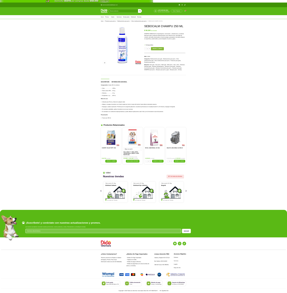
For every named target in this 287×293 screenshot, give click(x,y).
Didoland (176, 257)
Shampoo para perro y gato (162, 69)
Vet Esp (180, 69)
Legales (176, 264)
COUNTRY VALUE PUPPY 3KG (109, 147)
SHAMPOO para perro (149, 69)
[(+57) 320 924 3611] (155, 11)
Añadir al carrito (157, 48)
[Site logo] (104, 10)
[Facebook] (175, 243)
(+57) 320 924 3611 (163, 10)
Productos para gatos (176, 60)
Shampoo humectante (170, 66)
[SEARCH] (140, 11)
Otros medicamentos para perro (139, 21)
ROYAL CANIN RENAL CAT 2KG (152, 147)
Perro (178, 64)
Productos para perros (110, 21)
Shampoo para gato (177, 68)
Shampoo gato (147, 66)
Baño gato (163, 64)
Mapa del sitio (177, 267)
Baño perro (169, 64)
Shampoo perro (173, 69)
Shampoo (182, 64)
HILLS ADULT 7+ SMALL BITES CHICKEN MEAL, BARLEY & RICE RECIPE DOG (131, 153)
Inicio (102, 21)
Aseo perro (158, 64)
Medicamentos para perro (123, 21)
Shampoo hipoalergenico (158, 66)
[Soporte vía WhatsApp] (169, 283)
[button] (111, 161)
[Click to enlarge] (105, 63)
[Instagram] (179, 243)
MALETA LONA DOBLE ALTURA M (175, 147)
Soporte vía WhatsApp (178, 282)
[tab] (105, 81)
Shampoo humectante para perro (163, 68)
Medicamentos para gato (156, 58)
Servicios (176, 260)
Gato (174, 64)
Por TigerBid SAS (164, 290)
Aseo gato (152, 64)
